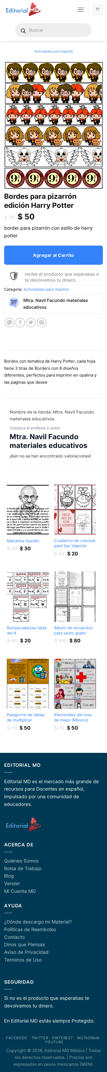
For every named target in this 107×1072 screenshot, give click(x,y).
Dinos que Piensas (24, 944)
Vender (12, 883)
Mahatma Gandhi (23, 540)
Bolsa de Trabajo (22, 868)
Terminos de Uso (23, 960)
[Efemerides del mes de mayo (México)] (75, 684)
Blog (9, 876)
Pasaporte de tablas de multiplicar (26, 717)
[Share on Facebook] (20, 323)
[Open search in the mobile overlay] (53, 30)
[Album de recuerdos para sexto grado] (75, 597)
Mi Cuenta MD (20, 891)
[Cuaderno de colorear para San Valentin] (75, 510)
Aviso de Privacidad (26, 952)
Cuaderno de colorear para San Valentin (74, 543)
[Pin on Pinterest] (42, 323)
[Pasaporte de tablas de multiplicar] (28, 684)
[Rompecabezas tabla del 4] (28, 597)
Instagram (88, 1038)
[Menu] (80, 9)
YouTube (54, 1042)
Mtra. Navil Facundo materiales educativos (49, 441)
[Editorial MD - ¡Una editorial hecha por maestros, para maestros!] (23, 10)
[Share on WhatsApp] (10, 323)
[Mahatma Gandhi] (28, 510)
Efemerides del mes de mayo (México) (73, 717)
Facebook (16, 1038)
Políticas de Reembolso (30, 929)
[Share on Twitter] (31, 323)
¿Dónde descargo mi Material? (38, 922)
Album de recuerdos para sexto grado (73, 630)
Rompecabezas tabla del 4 (26, 630)
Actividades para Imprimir (53, 51)
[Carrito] (98, 9)
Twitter (40, 1038)
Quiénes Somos (21, 861)
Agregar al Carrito (53, 255)
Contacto (14, 937)
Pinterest (62, 1038)
